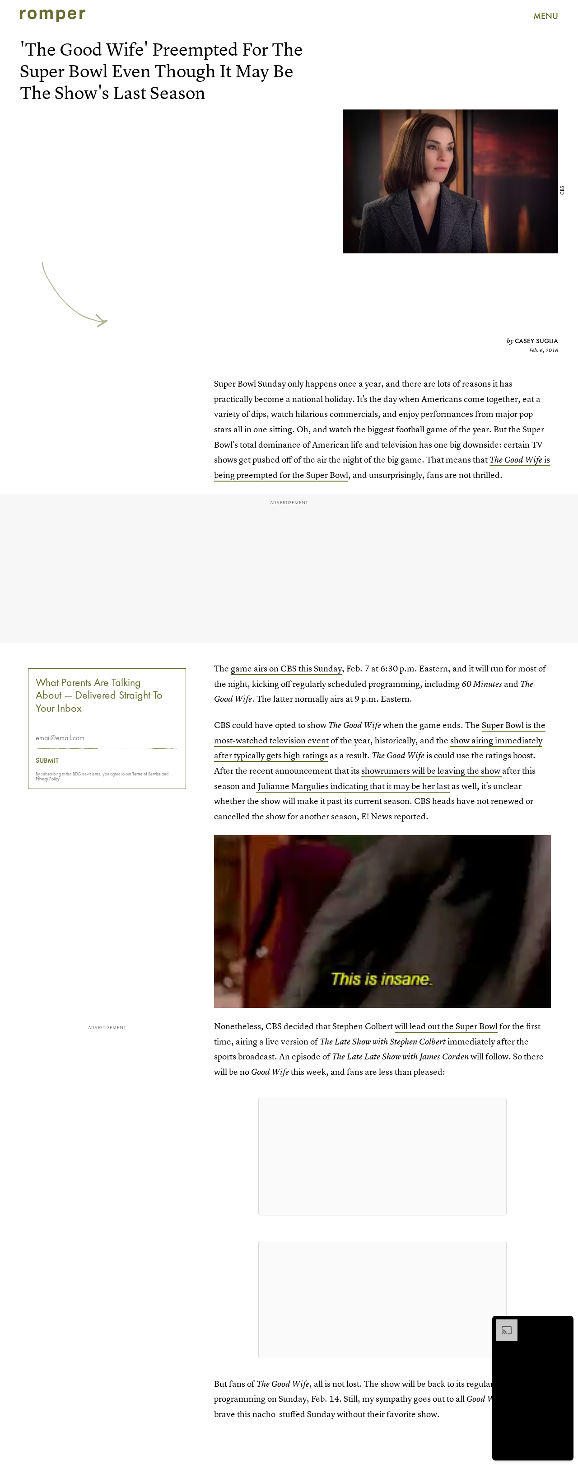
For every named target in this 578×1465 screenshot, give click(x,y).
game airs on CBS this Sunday (286, 668)
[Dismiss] (563, 1323)
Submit (47, 760)
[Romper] (52, 16)
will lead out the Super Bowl (446, 1026)
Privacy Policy (48, 779)
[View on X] (382, 1156)
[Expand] (502, 1323)
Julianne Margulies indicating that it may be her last (353, 786)
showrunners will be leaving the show (431, 770)
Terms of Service (146, 774)
